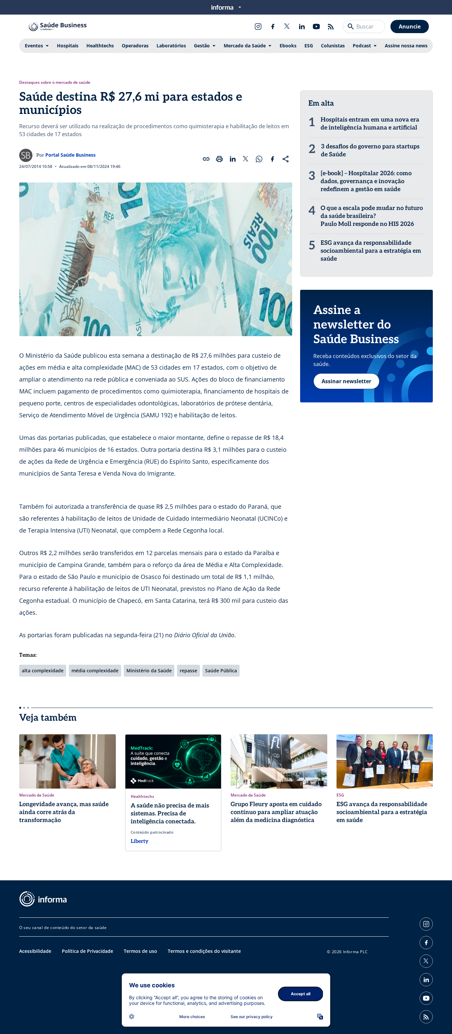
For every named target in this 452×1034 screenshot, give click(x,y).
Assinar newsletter (346, 381)
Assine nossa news (406, 45)
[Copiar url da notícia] (206, 159)
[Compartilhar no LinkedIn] (232, 159)
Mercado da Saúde (245, 45)
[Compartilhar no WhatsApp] (259, 159)
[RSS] (331, 26)
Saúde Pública (221, 670)
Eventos (34, 45)
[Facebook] (272, 26)
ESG (308, 45)
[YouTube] (316, 26)
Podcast (362, 45)
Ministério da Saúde (149, 670)
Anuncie (410, 26)
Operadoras (135, 45)
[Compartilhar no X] (245, 159)
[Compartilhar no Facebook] (272, 159)
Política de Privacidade (87, 951)
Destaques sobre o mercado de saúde (54, 82)
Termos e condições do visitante (204, 951)
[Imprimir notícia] (219, 159)
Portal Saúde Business (70, 155)
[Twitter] (287, 26)
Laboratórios (171, 45)
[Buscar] (351, 26)
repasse (188, 670)
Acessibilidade (35, 951)
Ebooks (288, 45)
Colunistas (333, 45)
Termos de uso (140, 951)
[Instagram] (258, 26)
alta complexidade (43, 670)
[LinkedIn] (301, 26)
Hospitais (67, 45)
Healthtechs (100, 45)
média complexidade (94, 670)
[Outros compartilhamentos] (285, 159)
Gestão (202, 45)
